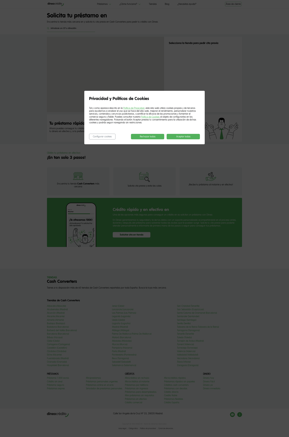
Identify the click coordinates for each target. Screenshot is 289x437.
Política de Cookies (150, 116)
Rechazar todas (147, 136)
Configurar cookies (102, 136)
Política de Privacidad (133, 108)
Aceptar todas (183, 136)
